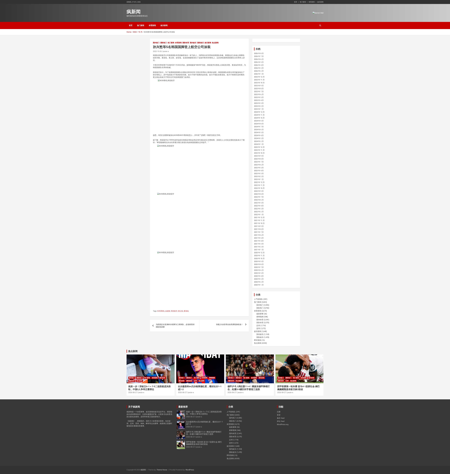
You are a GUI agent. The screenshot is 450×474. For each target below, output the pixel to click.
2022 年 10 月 (259, 188)
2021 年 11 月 (259, 220)
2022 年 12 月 (259, 182)
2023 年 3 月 (259, 173)
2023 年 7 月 (259, 162)
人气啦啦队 (258, 299)
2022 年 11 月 (259, 185)
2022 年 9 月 (259, 191)
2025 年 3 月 (259, 103)
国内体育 (259, 320)
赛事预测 (259, 317)
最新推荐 (183, 406)
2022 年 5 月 (259, 203)
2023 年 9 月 (259, 156)
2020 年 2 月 (259, 282)
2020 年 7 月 (259, 267)
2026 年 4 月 (259, 65)
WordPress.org (282, 424)
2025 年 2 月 (259, 106)
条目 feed (280, 418)
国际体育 (185, 43)
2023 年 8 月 (259, 159)
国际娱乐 (200, 43)
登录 (278, 415)
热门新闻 (303, 2)
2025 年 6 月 (259, 94)
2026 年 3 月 (259, 68)
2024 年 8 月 (259, 124)
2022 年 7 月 (259, 197)
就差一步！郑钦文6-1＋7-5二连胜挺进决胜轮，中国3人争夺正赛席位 (149, 388)
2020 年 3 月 (259, 279)
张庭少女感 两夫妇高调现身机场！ (229, 324)
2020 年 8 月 (259, 264)
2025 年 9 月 (259, 86)
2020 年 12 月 (259, 253)
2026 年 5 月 (259, 62)
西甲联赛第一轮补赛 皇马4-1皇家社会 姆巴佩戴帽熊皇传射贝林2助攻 (298, 388)
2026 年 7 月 (259, 56)
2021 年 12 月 (259, 217)
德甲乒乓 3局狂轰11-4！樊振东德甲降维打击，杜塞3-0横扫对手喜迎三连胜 (249, 388)
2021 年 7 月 (259, 232)
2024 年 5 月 (259, 132)
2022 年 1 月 (259, 215)
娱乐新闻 (320, 2)
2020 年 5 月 (259, 273)
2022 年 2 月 (259, 212)
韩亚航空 (174, 311)
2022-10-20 (157, 51)
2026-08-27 (132, 392)
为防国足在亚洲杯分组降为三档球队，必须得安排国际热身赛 (175, 325)
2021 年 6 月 (259, 235)
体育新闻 (312, 2)
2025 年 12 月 (259, 77)
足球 (258, 325)
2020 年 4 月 (259, 276)
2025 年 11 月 (259, 80)
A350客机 (161, 311)
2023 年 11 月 (259, 150)
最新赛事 (259, 314)
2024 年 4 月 (259, 135)
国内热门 (156, 43)
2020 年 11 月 (259, 256)
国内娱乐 (193, 43)
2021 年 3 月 (259, 244)
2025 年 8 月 (259, 89)
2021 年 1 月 (259, 250)
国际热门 (163, 43)
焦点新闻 (215, 43)
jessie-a (166, 51)
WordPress (190, 470)
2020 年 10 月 (259, 258)
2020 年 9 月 (259, 261)
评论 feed (280, 421)
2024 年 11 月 (259, 115)
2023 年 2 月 (259, 176)
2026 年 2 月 (259, 71)
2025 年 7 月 (259, 91)
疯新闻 (134, 11)
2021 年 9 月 (259, 226)
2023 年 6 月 (259, 165)
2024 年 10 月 (259, 118)
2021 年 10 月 (259, 223)
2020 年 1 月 (259, 285)
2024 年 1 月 (259, 144)
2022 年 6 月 (259, 200)
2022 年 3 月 (259, 209)
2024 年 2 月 (259, 141)
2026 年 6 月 (259, 59)
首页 (295, 2)
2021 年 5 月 (259, 238)
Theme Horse (162, 470)
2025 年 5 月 (259, 97)
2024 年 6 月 (259, 130)
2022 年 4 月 (259, 206)
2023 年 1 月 (259, 179)
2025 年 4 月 (259, 100)
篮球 (258, 328)
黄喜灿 (186, 311)
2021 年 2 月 (259, 247)
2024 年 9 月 (259, 121)
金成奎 (167, 311)
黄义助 (180, 311)
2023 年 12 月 (259, 147)
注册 (278, 412)
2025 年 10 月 (259, 83)
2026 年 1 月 (259, 74)
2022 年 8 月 (259, 194)
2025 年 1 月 (259, 109)
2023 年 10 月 (259, 153)
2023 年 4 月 (259, 171)
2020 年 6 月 (259, 270)
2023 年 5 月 (259, 168)
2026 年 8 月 (259, 53)
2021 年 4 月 (259, 241)
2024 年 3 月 (259, 138)
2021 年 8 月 (259, 229)
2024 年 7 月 (259, 127)
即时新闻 (257, 340)
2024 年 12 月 (259, 112)
